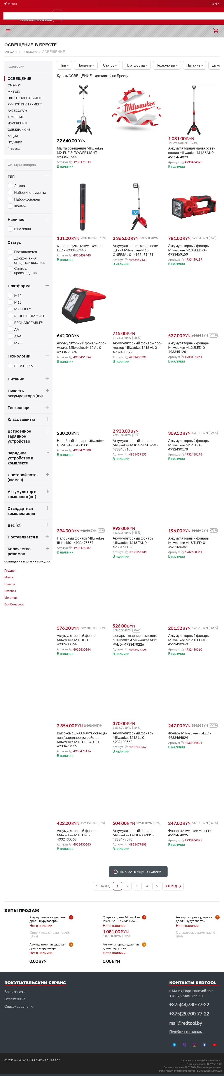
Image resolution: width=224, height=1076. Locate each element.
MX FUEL (14, 91)
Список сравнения (19, 1006)
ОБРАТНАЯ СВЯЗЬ (187, 16)
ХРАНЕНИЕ (16, 117)
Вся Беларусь (14, 604)
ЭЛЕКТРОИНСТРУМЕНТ (25, 98)
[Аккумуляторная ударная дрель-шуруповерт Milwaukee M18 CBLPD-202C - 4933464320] (15, 926)
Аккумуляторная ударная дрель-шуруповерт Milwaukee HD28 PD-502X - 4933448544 (195, 919)
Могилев (10, 597)
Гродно (9, 570)
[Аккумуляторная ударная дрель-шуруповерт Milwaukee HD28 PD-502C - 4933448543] (15, 953)
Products (14, 148)
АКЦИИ (24, 16)
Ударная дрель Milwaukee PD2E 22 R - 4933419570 (121, 919)
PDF (10, 16)
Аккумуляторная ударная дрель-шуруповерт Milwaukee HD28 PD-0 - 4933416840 (121, 946)
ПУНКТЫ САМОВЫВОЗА (104, 16)
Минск (8, 577)
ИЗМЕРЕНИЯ (17, 123)
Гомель (9, 584)
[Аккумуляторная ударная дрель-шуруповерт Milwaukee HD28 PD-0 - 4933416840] (89, 953)
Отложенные (14, 999)
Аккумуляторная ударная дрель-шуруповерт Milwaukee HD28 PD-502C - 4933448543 (49, 946)
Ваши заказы (14, 992)
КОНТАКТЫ (215, 16)
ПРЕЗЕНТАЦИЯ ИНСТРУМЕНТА (58, 16)
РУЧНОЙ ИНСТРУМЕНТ (25, 104)
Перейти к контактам (186, 1032)
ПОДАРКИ (15, 142)
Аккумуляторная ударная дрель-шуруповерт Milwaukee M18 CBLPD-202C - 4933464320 (48, 919)
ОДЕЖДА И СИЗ (19, 129)
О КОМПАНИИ (158, 16)
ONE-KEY (14, 85)
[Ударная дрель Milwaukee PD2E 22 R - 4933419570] (89, 926)
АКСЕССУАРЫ (18, 110)
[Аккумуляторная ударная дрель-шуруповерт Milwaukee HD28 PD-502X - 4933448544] (162, 926)
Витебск (10, 591)
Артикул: (62, 162)
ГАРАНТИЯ (135, 16)
